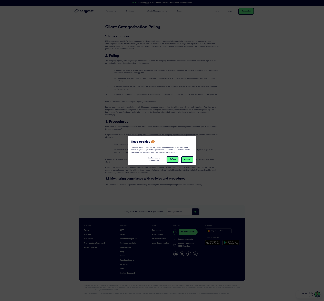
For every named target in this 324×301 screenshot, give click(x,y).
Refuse (173, 159)
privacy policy (171, 152)
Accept (187, 159)
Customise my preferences (154, 159)
